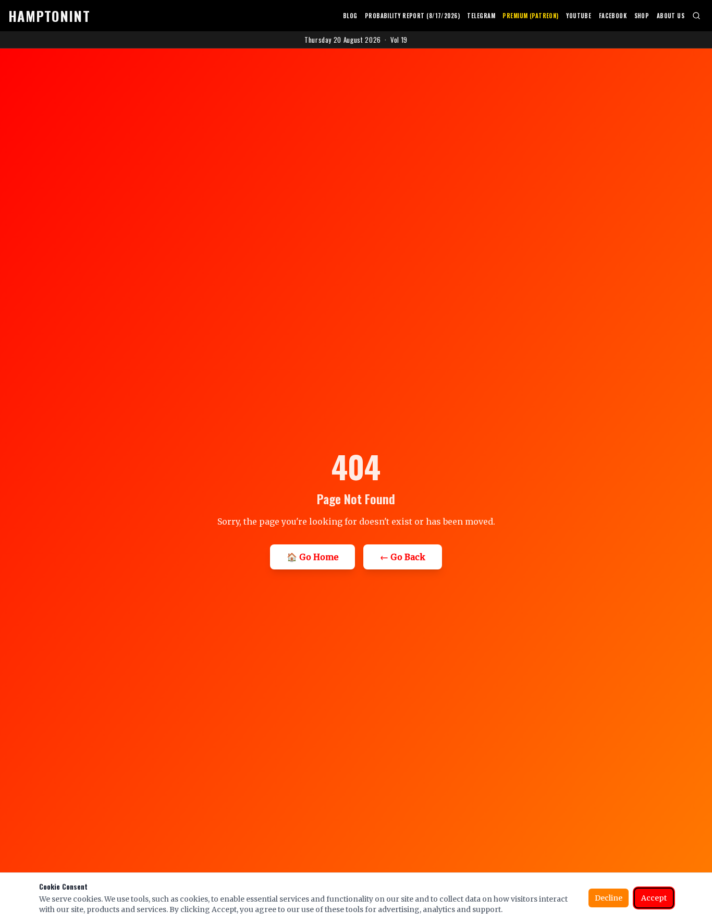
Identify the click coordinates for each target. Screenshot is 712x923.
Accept (654, 898)
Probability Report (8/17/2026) (412, 15)
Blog (350, 15)
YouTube (578, 15)
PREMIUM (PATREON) (530, 15)
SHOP (641, 15)
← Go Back (402, 557)
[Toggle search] (696, 15)
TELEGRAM (481, 15)
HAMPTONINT (49, 16)
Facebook (613, 15)
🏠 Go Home (312, 557)
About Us (671, 15)
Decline (608, 898)
